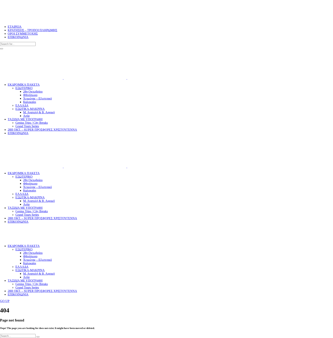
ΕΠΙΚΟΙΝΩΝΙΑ (18, 37)
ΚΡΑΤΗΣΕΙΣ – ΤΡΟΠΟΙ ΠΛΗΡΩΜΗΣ (32, 30)
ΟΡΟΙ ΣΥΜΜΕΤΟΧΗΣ (23, 33)
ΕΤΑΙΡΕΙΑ (15, 26)
